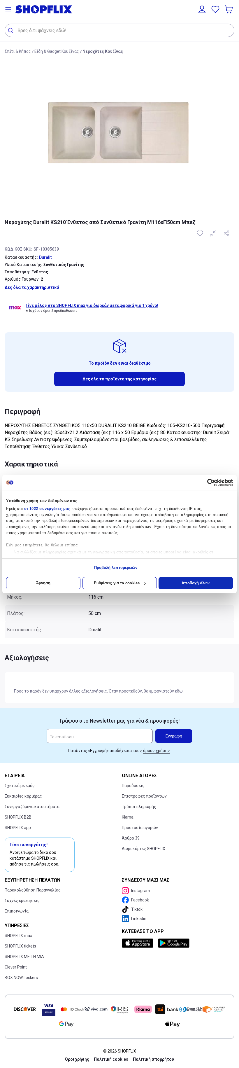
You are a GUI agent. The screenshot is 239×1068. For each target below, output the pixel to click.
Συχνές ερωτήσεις (22, 900)
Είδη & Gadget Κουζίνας (56, 51)
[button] (8, 9)
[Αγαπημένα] (215, 9)
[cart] (229, 9)
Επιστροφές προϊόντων (144, 796)
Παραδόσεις (133, 785)
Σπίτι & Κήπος (18, 51)
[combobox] (119, 30)
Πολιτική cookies (111, 1059)
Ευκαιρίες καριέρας (23, 796)
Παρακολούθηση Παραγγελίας (33, 890)
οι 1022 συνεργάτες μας (47, 508)
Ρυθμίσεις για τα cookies (117, 583)
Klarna (127, 817)
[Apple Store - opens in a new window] (139, 943)
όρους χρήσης (156, 750)
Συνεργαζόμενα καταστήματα (32, 806)
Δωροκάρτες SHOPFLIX (143, 848)
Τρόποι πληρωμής (139, 806)
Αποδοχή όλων (196, 583)
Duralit (45, 257)
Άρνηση (43, 583)
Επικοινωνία (17, 911)
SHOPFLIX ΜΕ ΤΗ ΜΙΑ (24, 956)
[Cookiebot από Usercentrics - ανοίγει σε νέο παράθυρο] (207, 482)
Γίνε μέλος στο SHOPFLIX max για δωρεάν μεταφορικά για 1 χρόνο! (92, 305)
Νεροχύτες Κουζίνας (102, 51)
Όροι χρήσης (77, 1059)
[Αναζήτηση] (11, 30)
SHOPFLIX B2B (18, 817)
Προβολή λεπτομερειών (116, 567)
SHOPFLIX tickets (20, 946)
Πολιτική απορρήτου (153, 1059)
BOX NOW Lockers (21, 977)
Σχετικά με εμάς (20, 785)
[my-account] (202, 9)
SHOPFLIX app (18, 827)
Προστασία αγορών (140, 827)
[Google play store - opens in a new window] (174, 943)
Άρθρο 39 (131, 838)
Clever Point (16, 967)
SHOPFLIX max (18, 935)
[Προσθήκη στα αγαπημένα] (200, 233)
